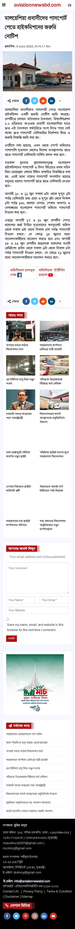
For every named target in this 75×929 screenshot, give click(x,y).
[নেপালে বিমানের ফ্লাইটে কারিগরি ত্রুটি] (20, 472)
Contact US (11, 891)
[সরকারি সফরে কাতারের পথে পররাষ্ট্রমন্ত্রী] (20, 399)
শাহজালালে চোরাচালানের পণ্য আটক (24, 734)
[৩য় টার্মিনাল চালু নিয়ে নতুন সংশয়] (20, 365)
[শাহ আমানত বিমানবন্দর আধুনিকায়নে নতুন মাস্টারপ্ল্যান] (54, 507)
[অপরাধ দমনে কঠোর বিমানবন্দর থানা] (20, 331)
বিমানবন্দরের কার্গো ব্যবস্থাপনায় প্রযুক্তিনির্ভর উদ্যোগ (31, 794)
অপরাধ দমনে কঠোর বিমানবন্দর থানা (24, 751)
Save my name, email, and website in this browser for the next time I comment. (35, 627)
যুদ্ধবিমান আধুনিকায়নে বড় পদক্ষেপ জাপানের (28, 802)
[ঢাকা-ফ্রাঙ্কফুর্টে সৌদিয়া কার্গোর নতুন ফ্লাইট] (20, 438)
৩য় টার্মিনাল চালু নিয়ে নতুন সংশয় (23, 768)
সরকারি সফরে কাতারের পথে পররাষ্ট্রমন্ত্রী (25, 785)
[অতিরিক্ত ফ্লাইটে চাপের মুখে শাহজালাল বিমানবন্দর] (54, 438)
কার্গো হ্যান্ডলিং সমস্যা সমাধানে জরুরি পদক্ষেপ (29, 811)
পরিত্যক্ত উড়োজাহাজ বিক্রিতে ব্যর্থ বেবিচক (27, 777)
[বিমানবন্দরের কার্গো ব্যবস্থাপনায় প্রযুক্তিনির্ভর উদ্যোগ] (54, 399)
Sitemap (27, 897)
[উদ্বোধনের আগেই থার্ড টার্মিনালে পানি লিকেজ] (54, 472)
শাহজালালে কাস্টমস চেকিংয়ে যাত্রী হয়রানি (27, 760)
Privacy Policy (33, 891)
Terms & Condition (59, 891)
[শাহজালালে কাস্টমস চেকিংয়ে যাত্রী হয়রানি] (54, 331)
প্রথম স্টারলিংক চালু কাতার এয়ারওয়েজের (26, 742)
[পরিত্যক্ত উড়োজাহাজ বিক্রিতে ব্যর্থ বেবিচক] (54, 365)
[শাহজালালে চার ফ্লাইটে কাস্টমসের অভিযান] (20, 507)
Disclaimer (11, 897)
